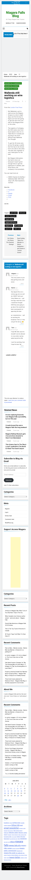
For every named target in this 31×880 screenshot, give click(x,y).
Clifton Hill (15, 825)
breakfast (6, 822)
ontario (5, 855)
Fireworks (9, 834)
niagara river (8, 225)
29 (18, 795)
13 (11, 791)
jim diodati (14, 836)
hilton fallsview (15, 834)
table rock (17, 229)
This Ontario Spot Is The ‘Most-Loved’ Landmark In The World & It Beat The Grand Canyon (16, 446)
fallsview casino (13, 832)
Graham (8, 101)
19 (8, 793)
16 (21, 791)
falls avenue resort (18, 830)
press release (14, 855)
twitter (17, 857)
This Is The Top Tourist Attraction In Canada (15, 2)
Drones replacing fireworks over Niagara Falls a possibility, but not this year (16, 417)
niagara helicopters (10, 222)
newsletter (23, 838)
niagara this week (9, 853)
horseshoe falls (7, 836)
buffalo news (16, 823)
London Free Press (16, 107)
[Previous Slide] (25, 2)
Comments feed (9, 519)
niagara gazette (15, 848)
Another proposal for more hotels (14, 682)
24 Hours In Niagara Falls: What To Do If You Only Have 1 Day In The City (15, 4)
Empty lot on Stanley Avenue (17, 675)
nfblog (12, 842)
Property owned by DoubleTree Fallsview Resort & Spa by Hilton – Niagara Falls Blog (16, 673)
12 (8, 791)
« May (5, 800)
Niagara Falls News (11, 88)
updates (22, 857)
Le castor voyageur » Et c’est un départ (16, 655)
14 (15, 791)
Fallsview (6, 832)
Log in (6, 512)
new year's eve (7, 842)
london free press (10, 216)
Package (9, 855)
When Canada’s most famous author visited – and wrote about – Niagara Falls (15, 5)
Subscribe (9, 480)
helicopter (22, 213)
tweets (11, 857)
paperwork (8, 229)
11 (5, 791)
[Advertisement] (15, 55)
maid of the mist (21, 836)
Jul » (9, 800)
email (21, 825)
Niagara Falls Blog (15, 14)
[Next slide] (27, 2)
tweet (8, 857)
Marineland (6, 838)
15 (18, 791)
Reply (22, 283)
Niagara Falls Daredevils (13, 83)
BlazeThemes (21, 867)
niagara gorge (9, 219)
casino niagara (7, 825)
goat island (13, 213)
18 (5, 793)
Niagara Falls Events (12, 86)
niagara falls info (15, 845)
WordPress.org (9, 523)
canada (22, 822)
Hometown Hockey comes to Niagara (15, 752)
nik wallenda (18, 225)
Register (7, 509)
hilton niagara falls (22, 834)
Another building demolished (17, 773)
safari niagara (21, 855)
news (19, 838)
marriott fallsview (13, 838)
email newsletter (11, 828)
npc (24, 853)
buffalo (11, 822)
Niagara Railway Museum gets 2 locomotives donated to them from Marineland (16, 436)
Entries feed (8, 516)
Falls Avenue (10, 830)
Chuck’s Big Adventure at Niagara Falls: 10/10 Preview (16, 1)
